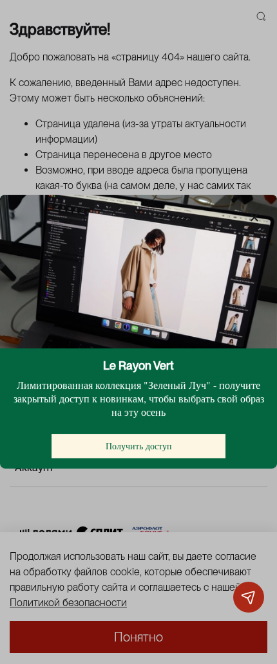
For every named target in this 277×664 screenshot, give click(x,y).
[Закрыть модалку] (254, 218)
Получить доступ (139, 446)
